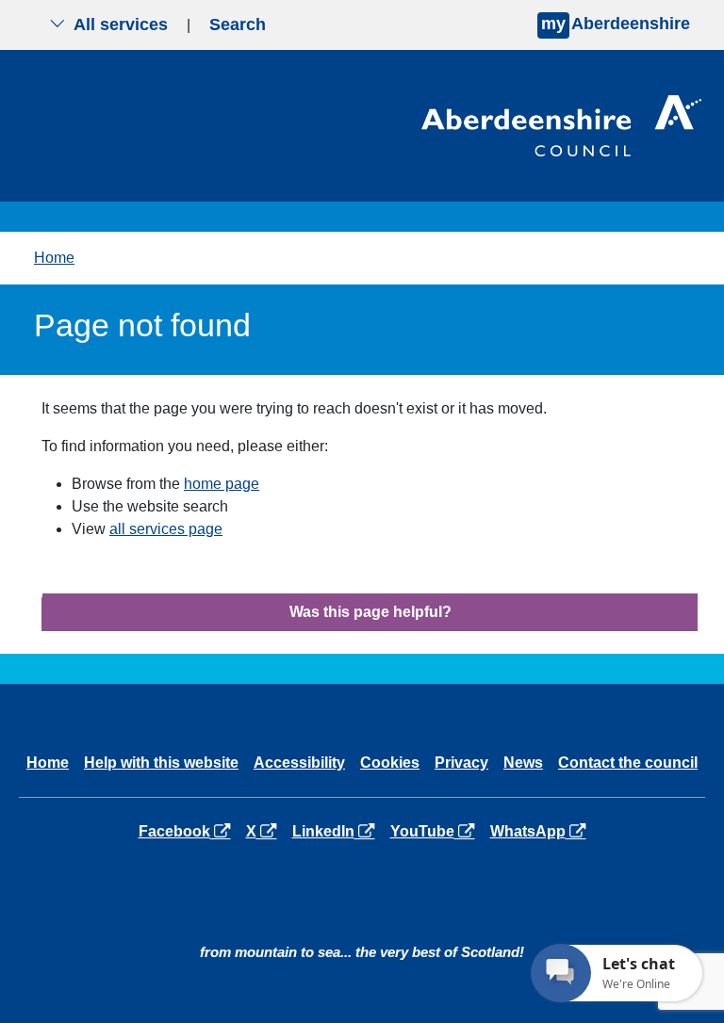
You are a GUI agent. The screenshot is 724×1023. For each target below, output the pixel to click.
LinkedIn (337, 830)
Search (237, 24)
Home (54, 258)
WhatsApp (541, 830)
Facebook (188, 830)
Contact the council (628, 763)
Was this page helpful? (370, 612)
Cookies (390, 763)
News (523, 763)
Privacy (461, 763)
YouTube (436, 830)
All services (121, 24)
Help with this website (161, 763)
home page (221, 484)
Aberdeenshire (615, 23)
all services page (165, 529)
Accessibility (299, 763)
